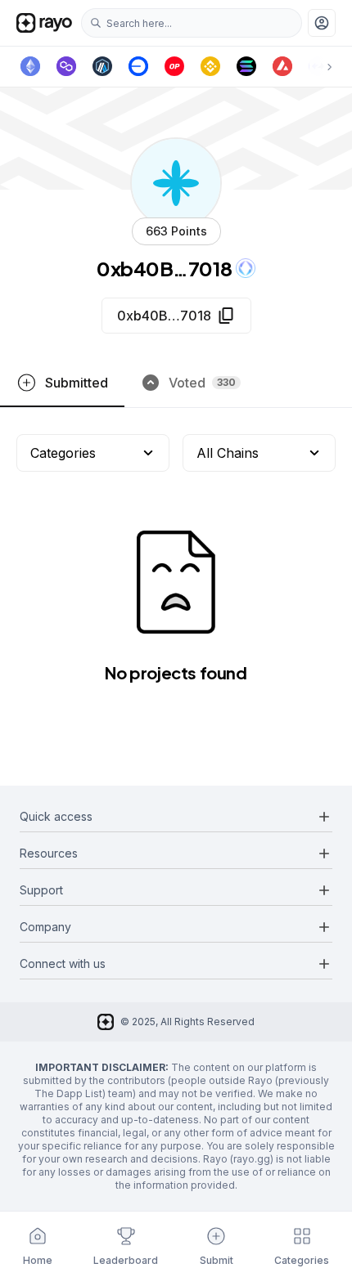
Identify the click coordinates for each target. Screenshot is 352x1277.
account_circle (322, 23)
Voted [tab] (202, 382)
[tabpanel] (176, 583)
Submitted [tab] (76, 382)
